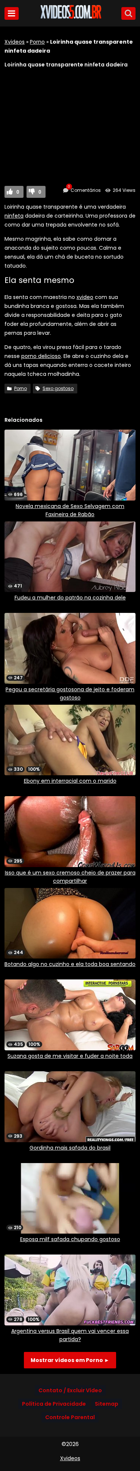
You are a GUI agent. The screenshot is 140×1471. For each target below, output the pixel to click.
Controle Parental (70, 1417)
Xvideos (14, 42)
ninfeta (14, 215)
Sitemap (106, 1404)
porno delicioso (41, 356)
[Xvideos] (70, 17)
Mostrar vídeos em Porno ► (70, 1360)
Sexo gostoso (58, 388)
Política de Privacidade (54, 1404)
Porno (37, 42)
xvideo (85, 297)
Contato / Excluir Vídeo (70, 1390)
